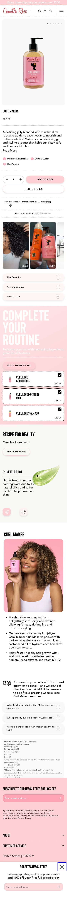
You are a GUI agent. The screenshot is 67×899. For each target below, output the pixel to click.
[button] (39, 11)
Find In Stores (33, 189)
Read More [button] (10, 150)
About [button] (7, 835)
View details (45, 213)
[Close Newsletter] (62, 866)
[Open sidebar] (61, 11)
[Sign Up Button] (58, 887)
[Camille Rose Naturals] (15, 11)
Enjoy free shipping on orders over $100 (33, 2)
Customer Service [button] (14, 846)
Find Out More (16, 451)
